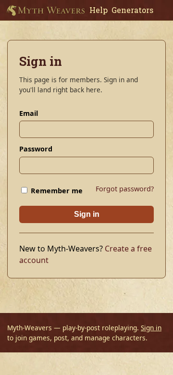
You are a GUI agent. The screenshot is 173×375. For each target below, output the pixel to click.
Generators (132, 10)
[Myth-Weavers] (46, 10)
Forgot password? (125, 188)
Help (98, 10)
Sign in (86, 214)
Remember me (56, 190)
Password (35, 148)
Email (28, 113)
